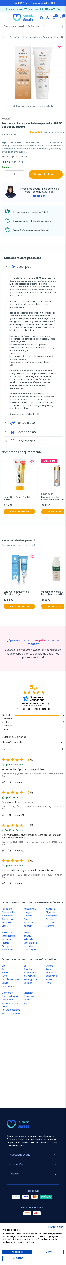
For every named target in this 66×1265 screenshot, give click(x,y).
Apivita (28, 919)
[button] (61, 17)
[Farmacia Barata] (23, 17)
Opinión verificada (14, 764)
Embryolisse (30, 972)
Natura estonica (11, 1009)
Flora (48, 982)
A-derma (7, 922)
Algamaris (52, 912)
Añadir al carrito (47, 174)
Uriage (27, 912)
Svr (3, 969)
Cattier (50, 919)
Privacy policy (56, 1226)
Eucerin (28, 915)
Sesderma (14, 281)
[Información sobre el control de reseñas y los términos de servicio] (48, 703)
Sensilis (28, 969)
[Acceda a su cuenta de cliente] (47, 17)
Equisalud (7, 932)
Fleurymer (7, 946)
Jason (27, 936)
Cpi (3, 965)
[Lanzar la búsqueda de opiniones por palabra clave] (62, 750)
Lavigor (28, 982)
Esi (25, 965)
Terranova (30, 996)
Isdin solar (7, 915)
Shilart (49, 965)
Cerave (50, 926)
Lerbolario (7, 999)
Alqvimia (51, 972)
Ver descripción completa (15, 156)
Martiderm (30, 946)
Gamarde (7, 992)
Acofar (28, 926)
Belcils (5, 972)
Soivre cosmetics (8, 984)
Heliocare (7, 909)
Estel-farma (9, 936)
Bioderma (7, 919)
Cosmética (15, 37)
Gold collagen (10, 996)
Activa (49, 969)
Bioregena (51, 915)
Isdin (26, 932)
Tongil (27, 999)
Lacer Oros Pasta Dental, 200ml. (17, 498)
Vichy (5, 926)
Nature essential (11, 1013)
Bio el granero (31, 979)
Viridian (28, 1003)
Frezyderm (8, 949)
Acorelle (50, 909)
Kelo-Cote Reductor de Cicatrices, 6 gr (17, 593)
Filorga (5, 942)
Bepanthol (52, 976)
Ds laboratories (10, 979)
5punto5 (28, 922)
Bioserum (51, 979)
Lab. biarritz (30, 942)
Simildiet (28, 992)
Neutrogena (30, 949)
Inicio (4, 37)
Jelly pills (28, 939)
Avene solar (8, 912)
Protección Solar (32, 37)
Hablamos (39, 195)
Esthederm (8, 939)
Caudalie (51, 922)
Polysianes (30, 909)
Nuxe (4, 976)
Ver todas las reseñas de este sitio (33, 709)
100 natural (30, 976)
